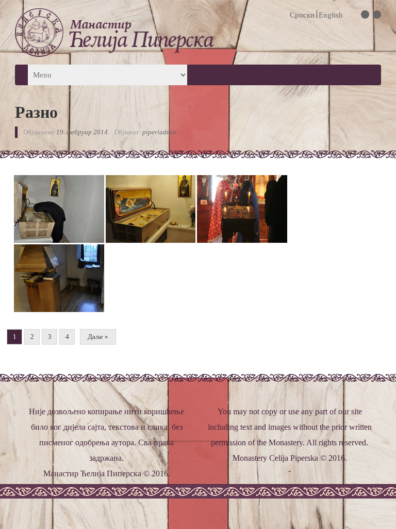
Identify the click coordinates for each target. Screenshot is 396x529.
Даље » (98, 336)
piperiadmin (159, 132)
